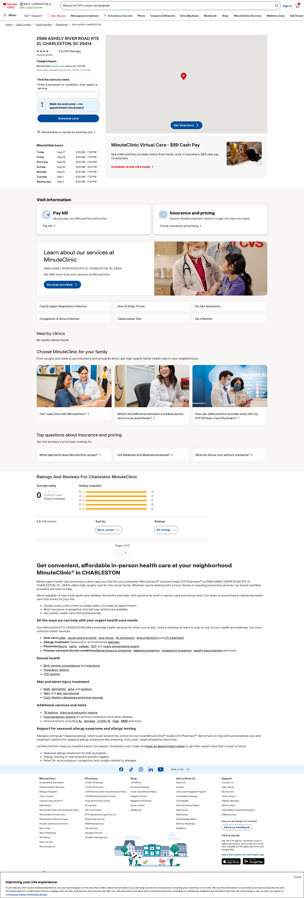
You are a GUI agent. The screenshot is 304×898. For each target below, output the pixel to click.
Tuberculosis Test (129, 319)
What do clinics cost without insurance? (222, 455)
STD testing (52, 674)
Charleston (62, 24)
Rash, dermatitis (55, 689)
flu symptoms (125, 638)
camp (73, 646)
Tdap (115, 721)
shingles (89, 721)
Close (297, 876)
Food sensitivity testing (59, 717)
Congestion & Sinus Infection (60, 319)
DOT (94, 646)
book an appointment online (165, 746)
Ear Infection (204, 319)
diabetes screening (146, 650)
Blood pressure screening (114, 650)
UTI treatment (174, 638)
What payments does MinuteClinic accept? (69, 455)
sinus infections (147, 638)
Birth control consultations (62, 665)
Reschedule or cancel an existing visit (67, 132)
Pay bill (47, 226)
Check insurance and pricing (179, 226)
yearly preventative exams (121, 646)
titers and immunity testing (78, 712)
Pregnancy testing (56, 670)
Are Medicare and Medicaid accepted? (144, 455)
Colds (61, 638)
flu (80, 721)
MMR (124, 721)
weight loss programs (208, 650)
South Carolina (44, 24)
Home (9, 24)
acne (71, 689)
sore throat (106, 638)
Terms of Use (39, 894)
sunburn (86, 689)
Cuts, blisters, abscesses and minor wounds (73, 697)
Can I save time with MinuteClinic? (63, 414)
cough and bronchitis (82, 638)
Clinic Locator (23, 24)
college (84, 646)
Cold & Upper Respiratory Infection (63, 306)
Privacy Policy (17, 894)
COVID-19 (103, 721)
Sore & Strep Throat (131, 306)
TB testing (51, 712)
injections (93, 665)
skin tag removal (68, 693)
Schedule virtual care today (131, 167)
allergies (113, 642)
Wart (47, 693)
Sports (62, 646)
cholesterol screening (176, 650)
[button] (186, 80)
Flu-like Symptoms (208, 306)
